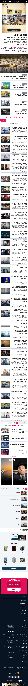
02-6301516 (24, 643)
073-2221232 (24, 636)
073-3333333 (24, 657)
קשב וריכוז (22, 50)
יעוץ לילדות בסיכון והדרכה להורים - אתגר (7, 635)
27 (14, 422)
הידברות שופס (11, 655)
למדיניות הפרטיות (11, 123)
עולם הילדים (23, 607)
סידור (25, 620)
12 (17, 420)
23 (22, 422)
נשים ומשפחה (23, 617)
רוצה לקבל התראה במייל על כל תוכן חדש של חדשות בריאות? (14, 117)
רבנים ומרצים (23, 613)
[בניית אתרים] (20, 680)
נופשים (12, 650)
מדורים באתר (23, 600)
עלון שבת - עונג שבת (23, 630)
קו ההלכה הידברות (10, 640)
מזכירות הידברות (24, 625)
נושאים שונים (23, 610)
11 (19, 420)
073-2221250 (11, 657)
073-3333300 (11, 642)
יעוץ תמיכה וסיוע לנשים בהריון (21, 646)
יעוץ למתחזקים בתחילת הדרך (21, 634)
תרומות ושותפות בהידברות (9, 625)
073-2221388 (24, 632)
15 (11, 420)
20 (1, 420)
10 (21, 420)
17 (7, 420)
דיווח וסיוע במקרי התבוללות (9, 646)
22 (24, 422)
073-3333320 (11, 637)
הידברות (15, 47)
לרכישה (14, 539)
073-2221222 (24, 627)
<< (26, 420)
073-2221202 (24, 662)
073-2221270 (11, 652)
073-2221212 (11, 627)
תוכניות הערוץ (23, 603)
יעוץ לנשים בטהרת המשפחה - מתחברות (21, 641)
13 (15, 420)
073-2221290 (24, 652)
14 (13, 420)
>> (9, 422)
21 (26, 422)
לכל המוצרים (14, 568)
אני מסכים (13, 123)
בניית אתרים (20, 681)
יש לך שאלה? (4, 489)
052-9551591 (24, 648)
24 (20, 422)
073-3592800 (11, 632)
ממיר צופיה (25, 655)
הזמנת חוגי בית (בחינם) (23, 650)
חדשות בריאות (22, 47)
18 (5, 420)
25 (18, 422)
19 (3, 420)
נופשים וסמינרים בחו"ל (23, 660)
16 (9, 420)
